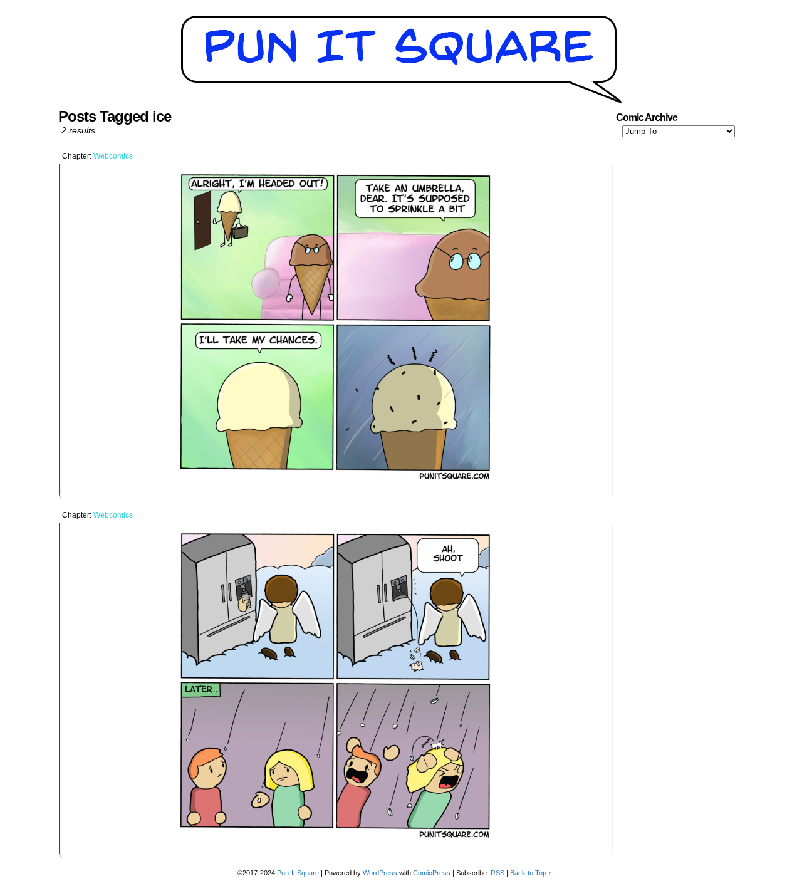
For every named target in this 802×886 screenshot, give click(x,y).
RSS (497, 873)
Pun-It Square (298, 873)
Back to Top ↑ (531, 873)
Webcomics (113, 156)
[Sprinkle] (335, 481)
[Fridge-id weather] (335, 840)
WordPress (380, 873)
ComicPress (431, 873)
